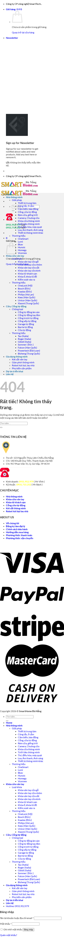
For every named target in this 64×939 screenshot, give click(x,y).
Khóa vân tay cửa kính (29, 270)
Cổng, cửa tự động (27, 211)
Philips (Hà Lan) (26, 294)
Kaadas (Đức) (25, 291)
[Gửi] (13, 210)
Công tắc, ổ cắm (26, 206)
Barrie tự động (25, 327)
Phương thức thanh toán (19, 535)
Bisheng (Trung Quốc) (29, 353)
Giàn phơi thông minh (23, 362)
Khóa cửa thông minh (29, 220)
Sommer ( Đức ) (26, 344)
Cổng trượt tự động (28, 318)
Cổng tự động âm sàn (29, 312)
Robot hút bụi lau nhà (17, 511)
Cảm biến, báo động (28, 209)
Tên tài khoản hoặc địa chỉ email (16, 918)
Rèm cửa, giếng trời (28, 214)
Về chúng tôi (12, 523)
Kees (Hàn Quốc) (26, 297)
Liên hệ (10, 374)
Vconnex (22, 252)
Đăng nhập (28, 930)
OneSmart (23, 238)
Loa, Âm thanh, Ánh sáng (30, 229)
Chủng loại (17, 309)
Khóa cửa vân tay (15, 255)
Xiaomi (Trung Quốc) (28, 303)
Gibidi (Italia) (24, 341)
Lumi (20, 241)
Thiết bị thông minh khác (30, 232)
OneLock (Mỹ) (25, 285)
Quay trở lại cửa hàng (23, 32)
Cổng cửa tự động (15, 505)
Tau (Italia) (23, 336)
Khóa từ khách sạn (27, 273)
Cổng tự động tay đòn (29, 315)
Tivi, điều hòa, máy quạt (30, 226)
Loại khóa (17, 258)
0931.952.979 (26, 481)
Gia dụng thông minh (17, 356)
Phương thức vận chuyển (19, 538)
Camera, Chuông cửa (28, 217)
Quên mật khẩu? (8, 935)
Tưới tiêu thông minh (29, 223)
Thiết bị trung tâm (27, 203)
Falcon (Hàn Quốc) (27, 347)
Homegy (22, 250)
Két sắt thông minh (16, 508)
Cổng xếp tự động (27, 321)
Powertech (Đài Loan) (29, 350)
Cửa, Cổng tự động (16, 306)
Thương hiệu (18, 235)
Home (9, 194)
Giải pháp (17, 200)
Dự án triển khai (14, 371)
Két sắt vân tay (19, 359)
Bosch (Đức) (24, 288)
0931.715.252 (24, 484)
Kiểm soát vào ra (26, 279)
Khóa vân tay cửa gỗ (28, 261)
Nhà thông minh (14, 197)
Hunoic (21, 247)
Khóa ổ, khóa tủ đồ (27, 276)
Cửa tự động (24, 330)
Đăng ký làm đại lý (15, 526)
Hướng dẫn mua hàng (17, 532)
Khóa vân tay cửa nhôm (30, 264)
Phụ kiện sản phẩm (22, 368)
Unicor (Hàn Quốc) (27, 300)
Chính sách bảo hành (17, 529)
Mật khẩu (5, 923)
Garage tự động (26, 324)
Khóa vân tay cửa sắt (28, 267)
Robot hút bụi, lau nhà (23, 365)
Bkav (20, 244)
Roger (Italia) (24, 338)
